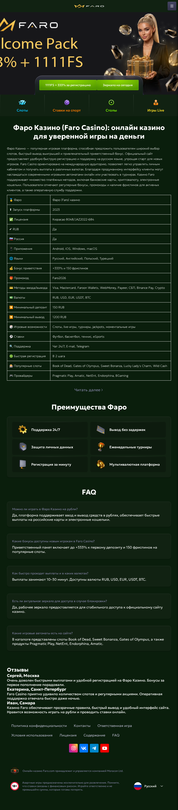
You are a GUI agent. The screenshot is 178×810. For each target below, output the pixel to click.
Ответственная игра (114, 725)
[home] (89, 6)
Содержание (94, 735)
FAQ (115, 735)
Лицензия (68, 735)
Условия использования (32, 735)
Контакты (82, 725)
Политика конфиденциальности (39, 725)
